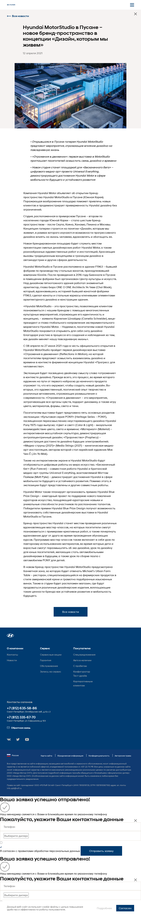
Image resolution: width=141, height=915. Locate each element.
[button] (10, 635)
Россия (15, 755)
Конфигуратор (81, 671)
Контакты (12, 654)
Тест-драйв (80, 675)
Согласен (125, 908)
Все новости (20, 16)
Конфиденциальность (99, 755)
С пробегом (80, 665)
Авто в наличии (82, 660)
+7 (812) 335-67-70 (21, 717)
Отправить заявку (101, 850)
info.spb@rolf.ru (14, 788)
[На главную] (11, 5)
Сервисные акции (51, 654)
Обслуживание (49, 665)
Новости (12, 660)
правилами (25, 850)
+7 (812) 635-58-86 (22, 708)
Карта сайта (46, 755)
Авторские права (123, 755)
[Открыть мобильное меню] (132, 5)
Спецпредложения (84, 654)
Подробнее (104, 908)
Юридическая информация (70, 755)
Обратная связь (20, 727)
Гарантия (45, 660)
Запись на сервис (50, 671)
